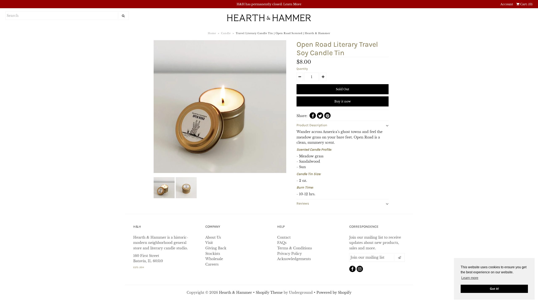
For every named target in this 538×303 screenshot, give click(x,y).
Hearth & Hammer (236, 292)
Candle (226, 33)
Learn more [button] (469, 278)
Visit (209, 243)
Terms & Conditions (294, 248)
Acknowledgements (294, 259)
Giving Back (215, 248)
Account (506, 4)
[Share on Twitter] (320, 115)
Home (212, 33)
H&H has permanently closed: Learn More (269, 4)
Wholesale (214, 259)
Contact (284, 237)
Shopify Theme (269, 292)
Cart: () (526, 4)
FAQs (281, 243)
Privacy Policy (289, 253)
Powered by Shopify (333, 292)
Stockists (212, 253)
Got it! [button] (494, 288)
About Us (213, 237)
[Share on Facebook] (313, 115)
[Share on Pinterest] (327, 115)
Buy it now (342, 101)
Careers (212, 264)
